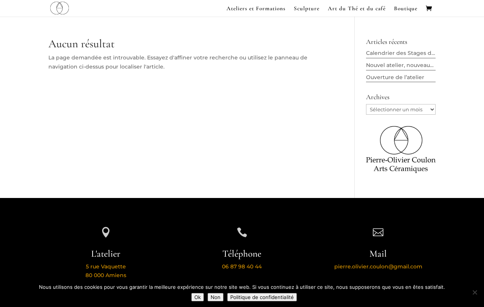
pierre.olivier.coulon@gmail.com (378, 266)
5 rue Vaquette (106, 266)
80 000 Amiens (105, 275)
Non (215, 297)
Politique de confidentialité (262, 297)
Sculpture (307, 9)
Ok (197, 297)
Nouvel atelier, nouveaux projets (410, 65)
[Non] (474, 292)
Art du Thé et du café (357, 9)
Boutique (405, 9)
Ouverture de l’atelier (395, 77)
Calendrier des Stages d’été (404, 53)
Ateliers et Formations (255, 9)
